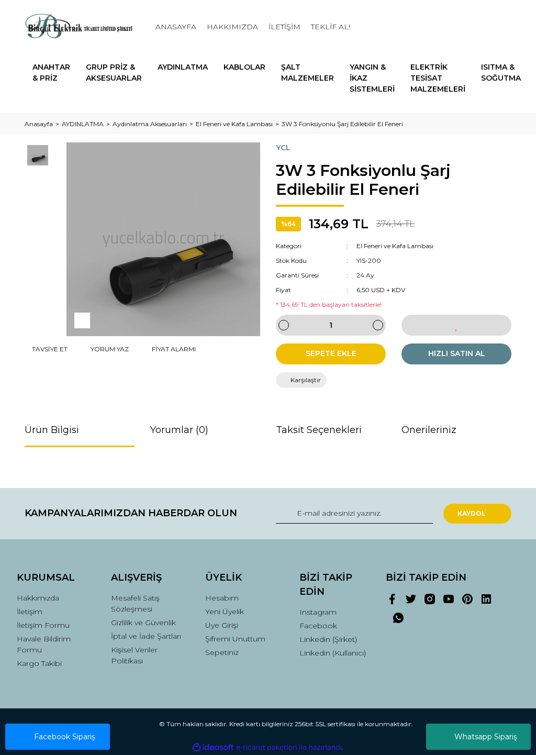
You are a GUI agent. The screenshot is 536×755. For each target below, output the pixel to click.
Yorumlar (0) (179, 430)
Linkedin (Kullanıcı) (332, 653)
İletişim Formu (43, 625)
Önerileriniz (428, 430)
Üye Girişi (221, 625)
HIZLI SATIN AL (456, 353)
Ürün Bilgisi (52, 430)
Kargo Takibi (39, 663)
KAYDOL (471, 513)
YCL (283, 147)
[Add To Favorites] (456, 325)
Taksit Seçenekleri (319, 430)
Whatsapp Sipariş (485, 736)
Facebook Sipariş (64, 736)
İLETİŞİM (284, 26)
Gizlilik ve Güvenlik (143, 622)
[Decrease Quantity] (284, 325)
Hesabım (222, 598)
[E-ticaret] (266, 747)
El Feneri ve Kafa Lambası (394, 246)
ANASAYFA (175, 26)
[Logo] (80, 27)
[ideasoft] (213, 747)
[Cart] (498, 27)
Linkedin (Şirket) (328, 639)
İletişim (29, 611)
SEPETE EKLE (331, 353)
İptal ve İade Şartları (146, 636)
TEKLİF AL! (330, 26)
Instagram (318, 612)
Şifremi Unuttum (235, 638)
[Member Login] (456, 27)
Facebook (318, 625)
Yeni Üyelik (224, 611)
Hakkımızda (38, 598)
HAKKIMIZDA (232, 26)
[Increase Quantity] (378, 325)
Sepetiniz (222, 652)
